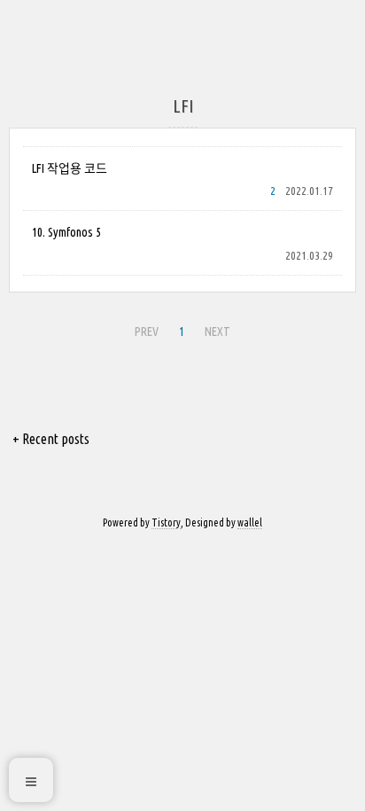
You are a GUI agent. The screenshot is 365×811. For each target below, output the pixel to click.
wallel (249, 522)
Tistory (166, 522)
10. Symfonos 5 (66, 232)
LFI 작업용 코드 (69, 168)
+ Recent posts (50, 439)
